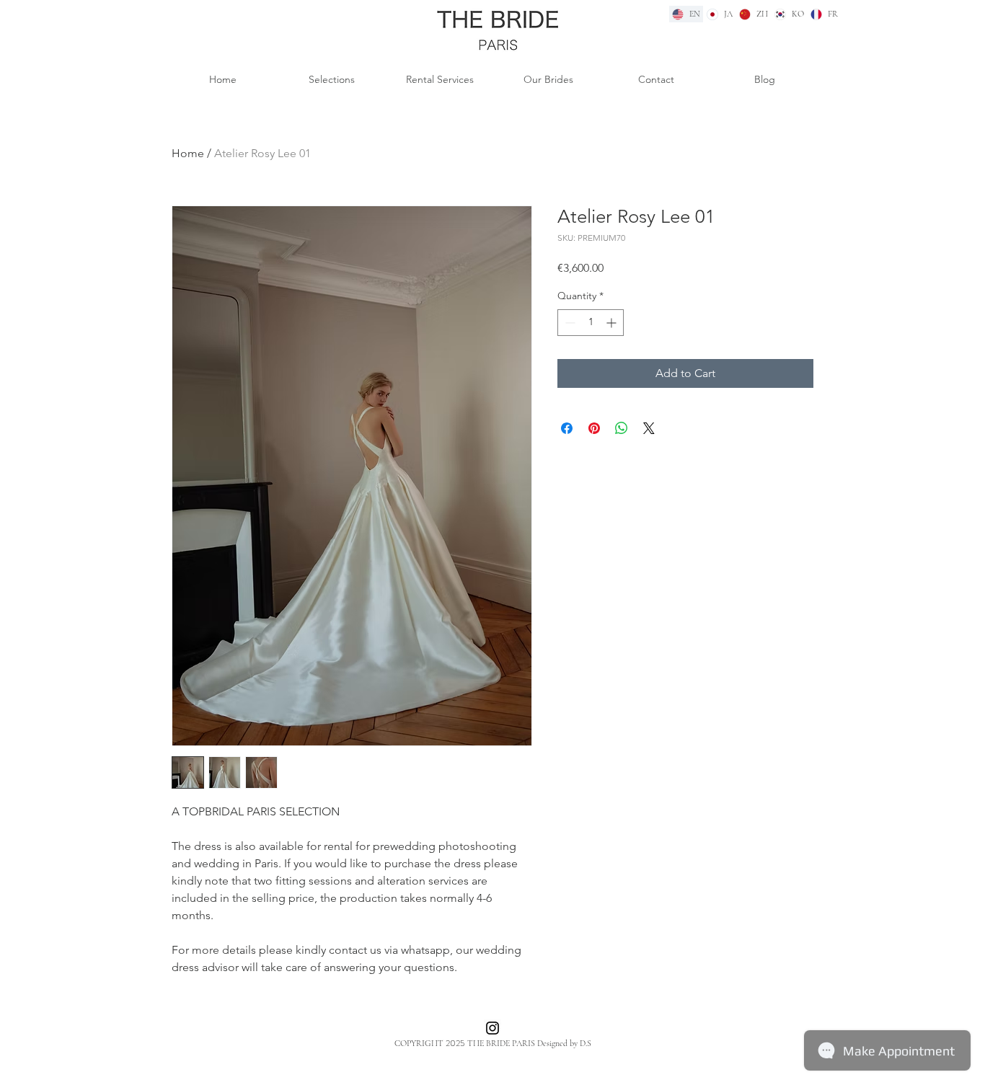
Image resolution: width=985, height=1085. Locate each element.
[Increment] (613, 322)
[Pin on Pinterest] (594, 428)
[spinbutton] (591, 322)
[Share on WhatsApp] (621, 428)
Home (188, 153)
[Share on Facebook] (566, 428)
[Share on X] (649, 428)
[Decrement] (569, 322)
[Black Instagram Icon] (492, 1028)
